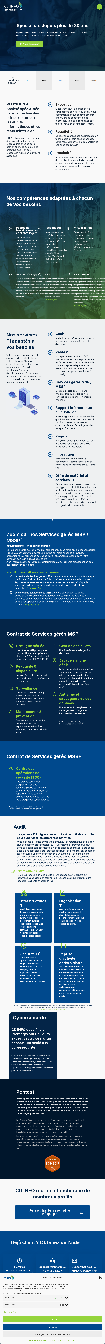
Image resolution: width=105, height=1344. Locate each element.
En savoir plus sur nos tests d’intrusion (53, 1009)
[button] (101, 1277)
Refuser (52, 1327)
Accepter (52, 1319)
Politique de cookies (35, 1340)
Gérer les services (10, 1312)
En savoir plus (51, 299)
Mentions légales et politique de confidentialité (59, 1340)
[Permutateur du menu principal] (99, 7)
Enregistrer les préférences (52, 1334)
